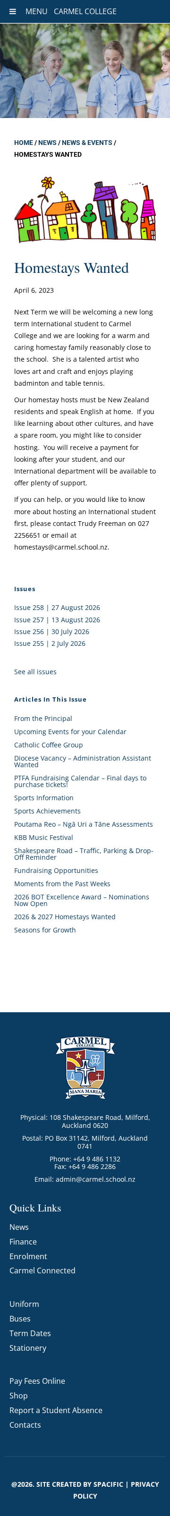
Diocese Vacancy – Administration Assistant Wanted (82, 761)
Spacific (108, 1484)
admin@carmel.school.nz (96, 1179)
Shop (18, 1395)
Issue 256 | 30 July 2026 (51, 631)
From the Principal (43, 718)
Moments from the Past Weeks (62, 883)
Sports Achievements (47, 810)
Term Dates (30, 1333)
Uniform (24, 1304)
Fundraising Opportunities (56, 870)
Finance (23, 1242)
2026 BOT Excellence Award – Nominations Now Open (81, 900)
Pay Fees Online (37, 1381)
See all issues (35, 671)
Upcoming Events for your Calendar (70, 731)
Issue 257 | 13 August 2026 (57, 619)
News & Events (87, 142)
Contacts (25, 1425)
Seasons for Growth (45, 929)
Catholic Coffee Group (48, 744)
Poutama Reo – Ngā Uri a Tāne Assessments (83, 824)
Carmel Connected (42, 1270)
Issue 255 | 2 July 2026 (49, 643)
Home (23, 142)
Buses (20, 1318)
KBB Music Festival (43, 837)
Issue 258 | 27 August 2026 (57, 607)
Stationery (27, 1348)
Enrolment (28, 1256)
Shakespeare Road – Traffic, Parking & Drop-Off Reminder (83, 854)
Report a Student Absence (55, 1410)
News (47, 142)
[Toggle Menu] (13, 11)
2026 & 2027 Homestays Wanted (65, 916)
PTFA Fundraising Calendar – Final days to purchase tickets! (80, 781)
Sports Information (44, 797)
